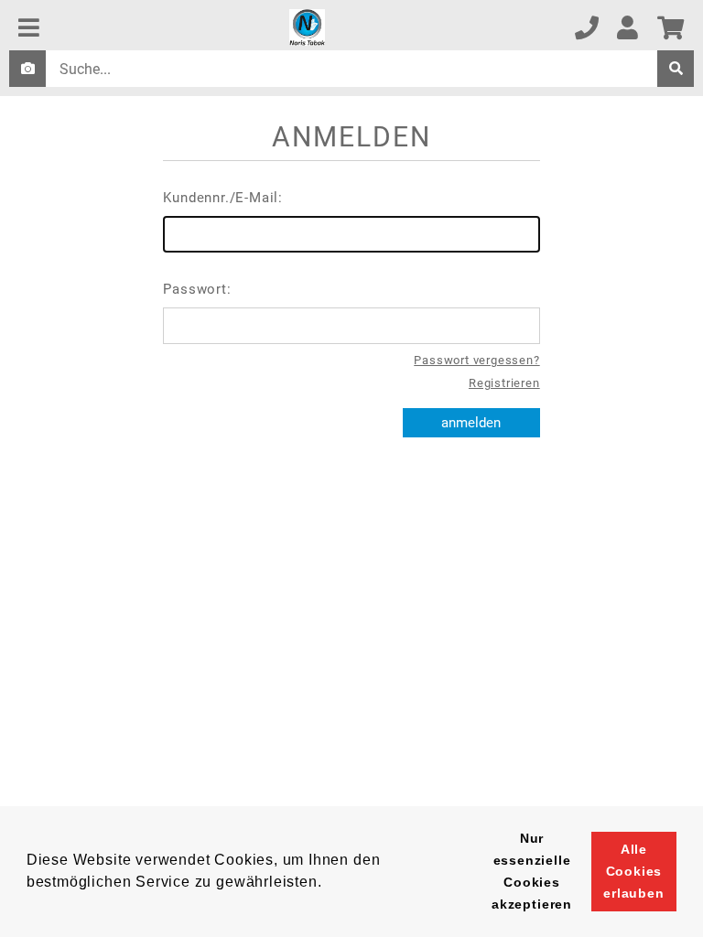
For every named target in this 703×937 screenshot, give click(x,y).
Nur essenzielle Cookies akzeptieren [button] (532, 871)
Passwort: (197, 289)
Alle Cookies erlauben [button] (634, 871)
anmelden (471, 423)
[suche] (675, 68)
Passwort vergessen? (476, 360)
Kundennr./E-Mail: (223, 197)
